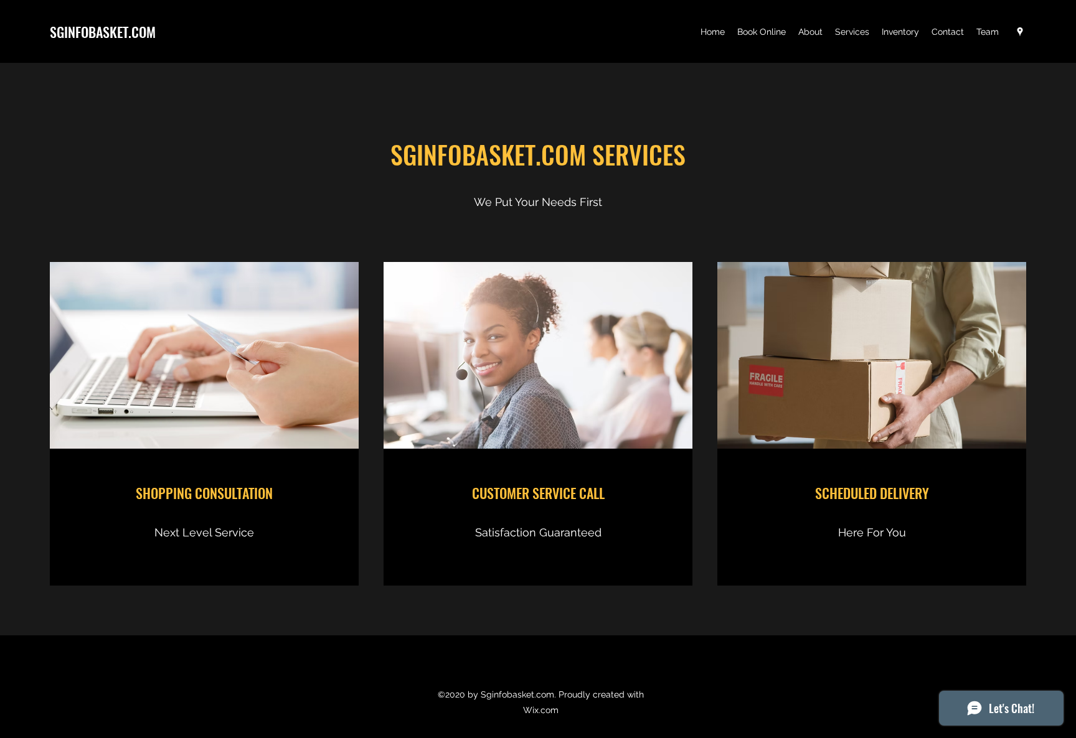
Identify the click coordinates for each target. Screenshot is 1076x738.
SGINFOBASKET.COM (103, 32)
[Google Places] (1020, 32)
